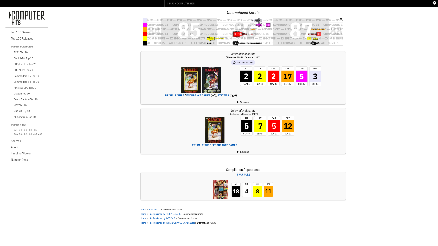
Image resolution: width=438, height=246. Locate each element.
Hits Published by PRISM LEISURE (165, 213)
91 (30, 134)
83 (15, 129)
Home (143, 209)
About (14, 147)
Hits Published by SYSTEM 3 (162, 218)
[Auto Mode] (434, 3)
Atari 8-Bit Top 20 (23, 58)
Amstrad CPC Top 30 (25, 87)
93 (40, 134)
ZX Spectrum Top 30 (25, 117)
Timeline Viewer (21, 153)
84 (20, 129)
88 (15, 134)
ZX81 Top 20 (21, 52)
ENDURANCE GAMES (198, 95)
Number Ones (19, 160)
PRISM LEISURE (174, 95)
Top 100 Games (21, 32)
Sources (16, 141)
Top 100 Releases (22, 38)
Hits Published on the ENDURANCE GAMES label (172, 222)
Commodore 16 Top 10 (26, 76)
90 (25, 134)
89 (20, 134)
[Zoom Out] (341, 20)
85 (25, 129)
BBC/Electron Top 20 (25, 64)
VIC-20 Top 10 (22, 111)
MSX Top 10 (20, 105)
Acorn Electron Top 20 (26, 99)
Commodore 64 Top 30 (26, 81)
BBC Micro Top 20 (23, 70)
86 (30, 129)
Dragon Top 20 (22, 93)
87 (35, 129)
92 (35, 134)
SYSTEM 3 (223, 95)
